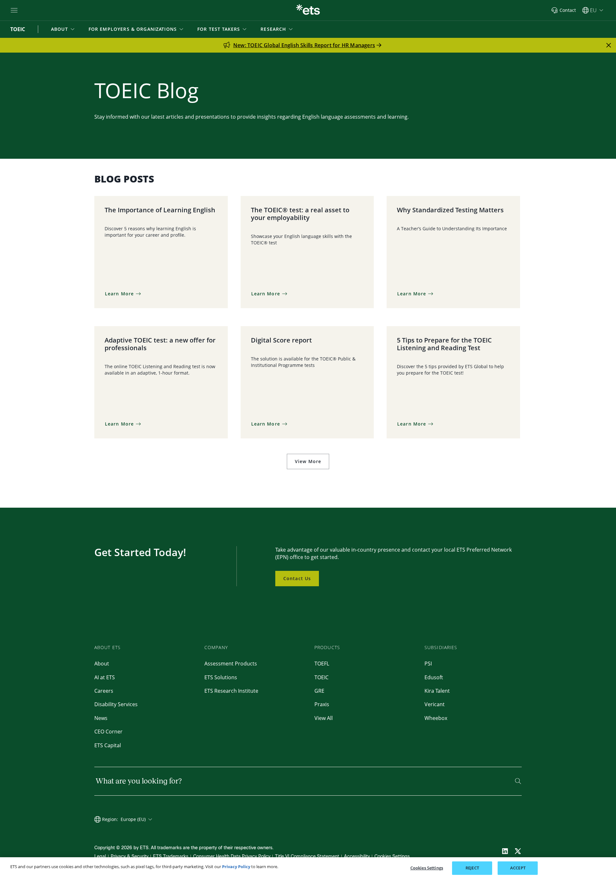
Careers (103, 690)
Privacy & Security (130, 856)
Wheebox (435, 718)
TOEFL (321, 663)
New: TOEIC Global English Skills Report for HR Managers (304, 45)
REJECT (472, 868)
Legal (100, 856)
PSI (428, 663)
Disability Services (116, 704)
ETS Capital (107, 745)
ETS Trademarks (170, 856)
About (101, 663)
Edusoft (433, 677)
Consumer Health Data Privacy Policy (231, 856)
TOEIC (321, 677)
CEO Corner (108, 731)
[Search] (518, 781)
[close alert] (608, 45)
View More (308, 461)
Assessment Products (230, 663)
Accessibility (357, 856)
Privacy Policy (236, 866)
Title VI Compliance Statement (307, 856)
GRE (319, 690)
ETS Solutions (220, 677)
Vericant (434, 704)
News (100, 718)
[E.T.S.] (308, 10)
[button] (63, 29)
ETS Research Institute (231, 690)
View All (323, 718)
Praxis (321, 704)
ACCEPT (518, 868)
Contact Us (297, 578)
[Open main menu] (14, 10)
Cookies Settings (392, 856)
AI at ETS (104, 677)
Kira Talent (437, 690)
